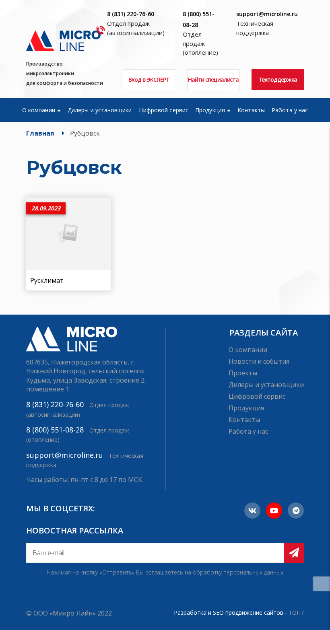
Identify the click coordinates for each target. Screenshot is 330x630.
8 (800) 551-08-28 (55, 429)
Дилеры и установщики (100, 110)
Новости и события (259, 361)
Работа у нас (290, 110)
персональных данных (253, 572)
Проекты (243, 373)
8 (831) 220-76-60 (130, 14)
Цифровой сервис (163, 110)
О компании (38, 110)
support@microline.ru (267, 14)
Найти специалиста (213, 79)
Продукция (210, 110)
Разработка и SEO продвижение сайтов (228, 612)
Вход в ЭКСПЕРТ (148, 79)
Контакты (251, 110)
